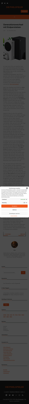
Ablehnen (14, 209)
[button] (27, 188)
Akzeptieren (14, 206)
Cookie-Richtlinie (14, 215)
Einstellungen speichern (14, 213)
